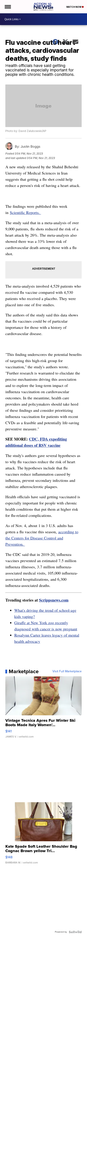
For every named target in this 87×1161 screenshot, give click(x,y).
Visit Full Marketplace (67, 671)
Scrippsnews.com (53, 600)
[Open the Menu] (7, 6)
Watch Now (74, 7)
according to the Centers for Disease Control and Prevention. (41, 538)
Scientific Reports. (25, 212)
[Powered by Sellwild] (75, 932)
